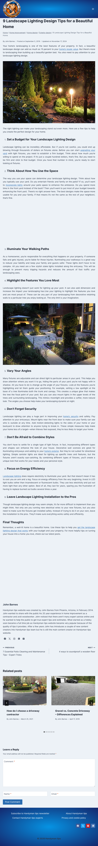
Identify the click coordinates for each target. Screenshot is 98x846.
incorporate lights (14, 185)
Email (55, 794)
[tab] (44, 732)
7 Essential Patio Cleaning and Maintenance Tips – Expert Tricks (24, 651)
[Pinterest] (88, 826)
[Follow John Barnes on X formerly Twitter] (10, 639)
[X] (83, 826)
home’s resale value (68, 49)
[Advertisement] (49, 223)
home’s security (70, 416)
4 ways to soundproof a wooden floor (77, 650)
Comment (9, 761)
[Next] (91, 703)
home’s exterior (51, 451)
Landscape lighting (12, 476)
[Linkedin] (93, 826)
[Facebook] (78, 826)
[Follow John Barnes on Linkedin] (19, 639)
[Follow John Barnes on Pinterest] (24, 639)
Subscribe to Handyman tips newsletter (30, 813)
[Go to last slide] (7, 703)
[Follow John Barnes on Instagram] (14, 639)
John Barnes (14, 719)
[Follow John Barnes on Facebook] (5, 639)
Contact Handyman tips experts (27, 818)
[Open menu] (93, 9)
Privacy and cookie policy (74, 818)
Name (7, 794)
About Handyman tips (76, 813)
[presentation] (25, 690)
